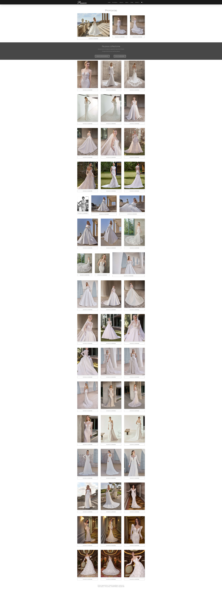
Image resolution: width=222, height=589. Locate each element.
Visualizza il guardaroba (113, 585)
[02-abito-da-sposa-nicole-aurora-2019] (119, 16)
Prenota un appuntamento (103, 585)
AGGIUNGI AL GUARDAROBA (93, 38)
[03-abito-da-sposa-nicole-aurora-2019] (137, 16)
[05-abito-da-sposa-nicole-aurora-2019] (111, 61)
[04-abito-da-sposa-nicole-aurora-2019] (87, 61)
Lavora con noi (121, 585)
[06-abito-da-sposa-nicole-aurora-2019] (134, 61)
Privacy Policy (107, 586)
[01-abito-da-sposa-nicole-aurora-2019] (93, 14)
